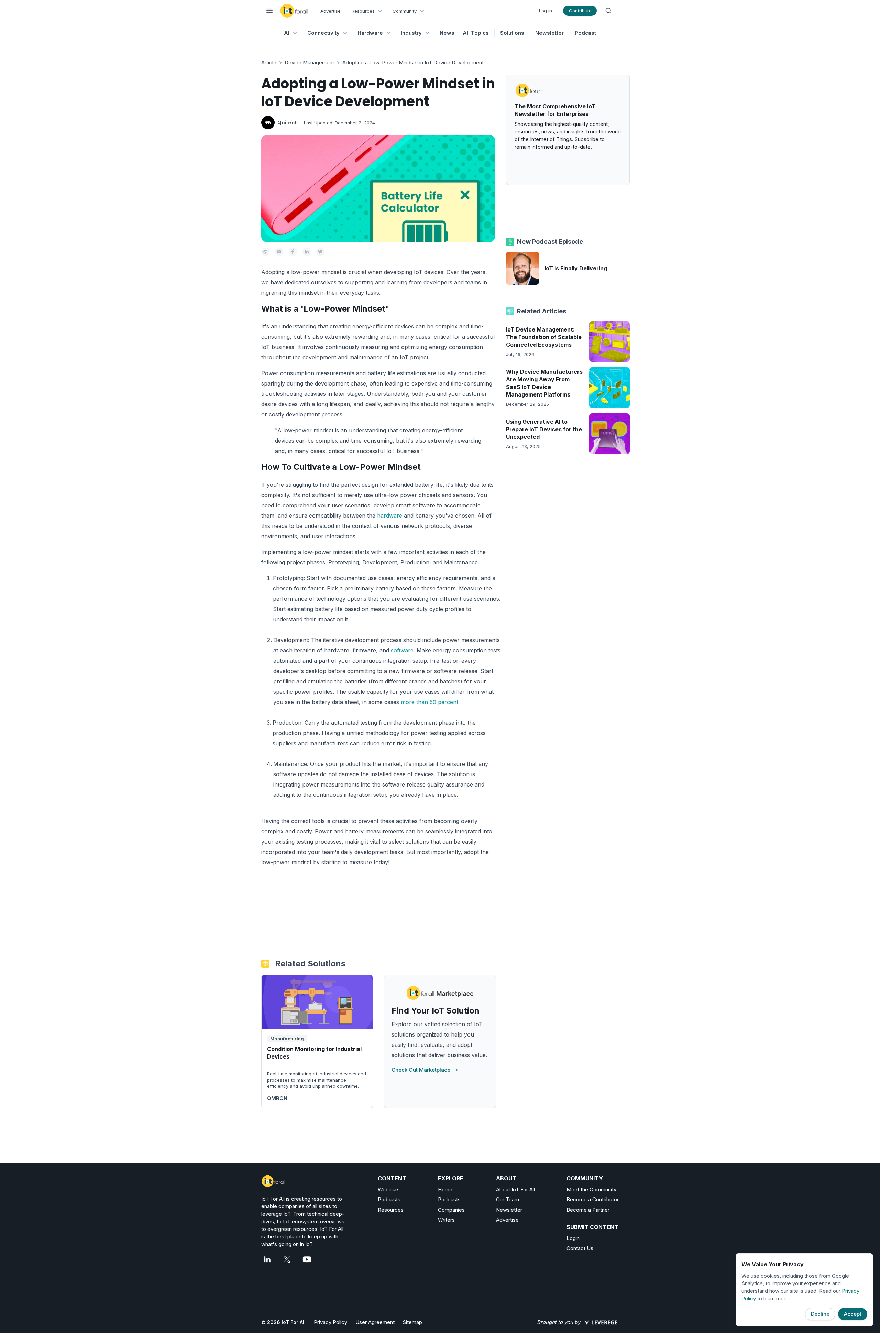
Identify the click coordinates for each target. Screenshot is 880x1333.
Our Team (507, 1199)
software (402, 650)
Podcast (585, 33)
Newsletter (549, 33)
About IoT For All (515, 1189)
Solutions (512, 33)
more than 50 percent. (430, 701)
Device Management (309, 62)
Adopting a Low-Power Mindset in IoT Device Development (413, 62)
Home (445, 1189)
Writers (446, 1219)
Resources (391, 1209)
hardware (389, 515)
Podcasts (389, 1199)
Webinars (389, 1189)
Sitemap (412, 1322)
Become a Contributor (592, 1199)
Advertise (330, 11)
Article (268, 62)
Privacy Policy (330, 1322)
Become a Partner (587, 1209)
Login (573, 1238)
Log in (545, 10)
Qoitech (287, 122)
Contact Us (579, 1248)
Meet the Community (591, 1189)
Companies (451, 1209)
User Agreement (375, 1322)
